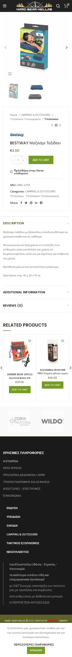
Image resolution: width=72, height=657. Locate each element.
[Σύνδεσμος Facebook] (21, 202)
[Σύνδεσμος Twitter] (26, 202)
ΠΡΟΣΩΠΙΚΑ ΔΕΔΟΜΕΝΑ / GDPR (24, 475)
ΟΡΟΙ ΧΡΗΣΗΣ (12, 468)
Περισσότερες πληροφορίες (34, 644)
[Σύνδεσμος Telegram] (41, 202)
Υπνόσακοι (51, 119)
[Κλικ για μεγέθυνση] (10, 74)
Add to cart (41, 160)
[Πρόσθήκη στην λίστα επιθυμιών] (29, 341)
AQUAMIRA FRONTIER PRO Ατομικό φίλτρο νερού (53, 371)
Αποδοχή (36, 650)
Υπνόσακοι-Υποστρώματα (25, 119)
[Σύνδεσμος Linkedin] (36, 202)
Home (14, 114)
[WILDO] (52, 421)
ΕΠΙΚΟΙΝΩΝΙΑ (12, 495)
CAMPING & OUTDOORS (36, 114)
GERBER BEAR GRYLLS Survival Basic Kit (20, 376)
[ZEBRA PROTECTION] (19, 421)
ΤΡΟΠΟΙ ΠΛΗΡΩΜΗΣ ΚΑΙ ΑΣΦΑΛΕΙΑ (26, 482)
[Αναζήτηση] (58, 6)
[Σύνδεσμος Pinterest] (31, 202)
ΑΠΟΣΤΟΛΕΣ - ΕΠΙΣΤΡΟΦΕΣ (22, 489)
